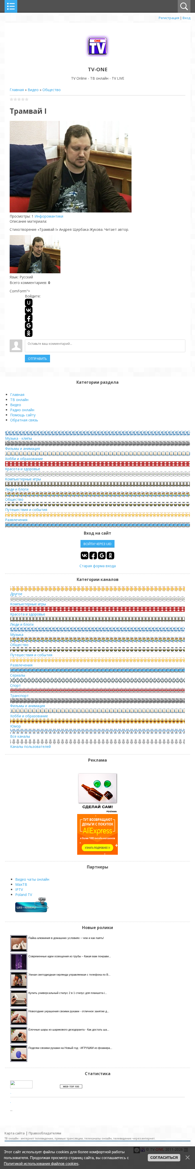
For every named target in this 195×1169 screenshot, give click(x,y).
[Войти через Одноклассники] (28, 333)
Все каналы (20, 736)
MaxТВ (21, 884)
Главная (17, 89)
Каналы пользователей (30, 746)
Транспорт (19, 695)
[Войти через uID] (28, 302)
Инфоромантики (49, 216)
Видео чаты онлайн (32, 879)
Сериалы (17, 675)
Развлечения (16, 519)
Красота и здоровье (22, 468)
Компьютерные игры (23, 479)
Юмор (15, 726)
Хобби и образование (24, 458)
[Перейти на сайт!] (97, 853)
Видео (33, 89)
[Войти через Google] (28, 325)
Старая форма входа (97, 565)
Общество (51, 89)
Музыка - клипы (18, 438)
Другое (16, 593)
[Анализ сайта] (71, 1087)
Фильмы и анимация (22, 448)
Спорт (15, 685)
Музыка (16, 634)
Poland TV (23, 894)
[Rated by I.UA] (21, 1087)
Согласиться (164, 1158)
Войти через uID (97, 543)
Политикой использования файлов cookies (41, 1163)
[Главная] (97, 57)
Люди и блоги (16, 489)
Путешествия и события (26, 509)
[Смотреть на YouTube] (97, 811)
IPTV (19, 889)
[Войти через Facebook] (28, 318)
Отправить (37, 358)
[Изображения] (35, 254)
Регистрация (169, 18)
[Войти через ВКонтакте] (28, 310)
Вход (186, 18)
